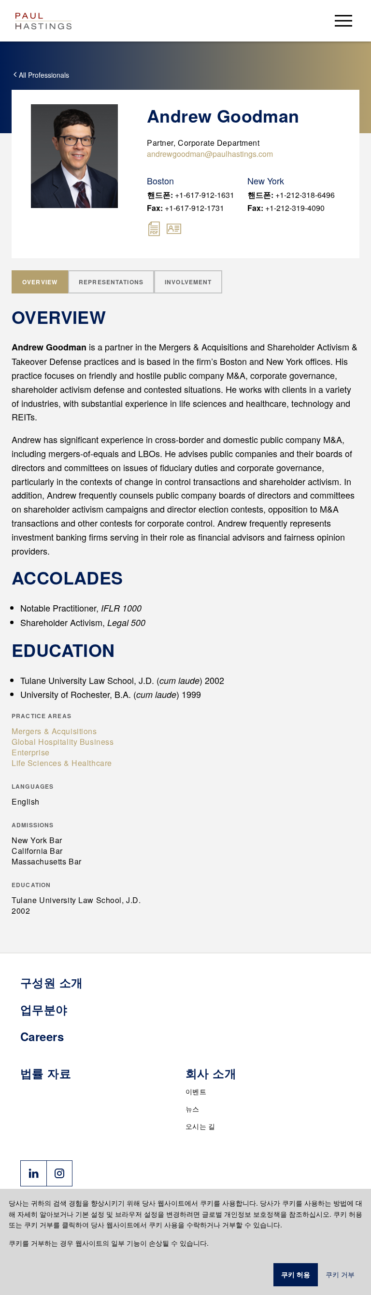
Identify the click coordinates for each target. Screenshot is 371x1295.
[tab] (40, 281)
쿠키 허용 (295, 1275)
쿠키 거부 (340, 1275)
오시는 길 (200, 1126)
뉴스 (193, 1109)
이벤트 (196, 1091)
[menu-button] (343, 20)
